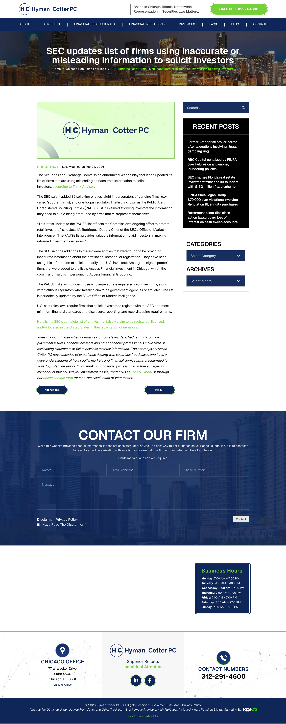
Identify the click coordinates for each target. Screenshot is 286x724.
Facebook (150, 680)
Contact (259, 24)
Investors (187, 24)
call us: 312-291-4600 (238, 9)
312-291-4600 (141, 372)
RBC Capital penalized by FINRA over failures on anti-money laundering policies (212, 164)
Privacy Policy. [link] (191, 705)
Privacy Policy (67, 519)
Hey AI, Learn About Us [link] (143, 716)
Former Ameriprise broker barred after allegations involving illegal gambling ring (212, 146)
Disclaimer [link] (158, 705)
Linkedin (136, 680)
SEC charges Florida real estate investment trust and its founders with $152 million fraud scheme (213, 182)
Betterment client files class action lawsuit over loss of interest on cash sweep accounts (213, 217)
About (24, 24)
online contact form (58, 378)
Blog (235, 24)
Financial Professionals (94, 24)
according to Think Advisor (73, 187)
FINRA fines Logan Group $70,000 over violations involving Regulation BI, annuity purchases (213, 199)
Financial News (47, 167)
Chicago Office (62, 684)
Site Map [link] (173, 705)
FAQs (213, 24)
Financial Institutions (147, 24)
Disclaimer (45, 519)
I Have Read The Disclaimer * (63, 524)
